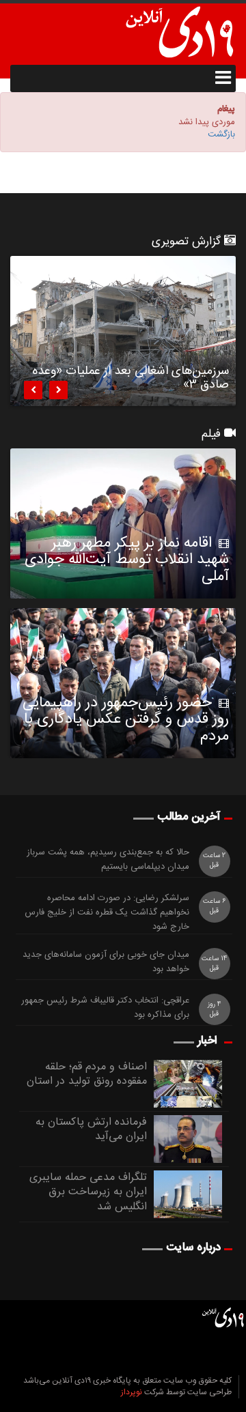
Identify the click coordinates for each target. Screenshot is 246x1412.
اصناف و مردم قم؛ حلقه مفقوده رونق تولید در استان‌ (87, 1074)
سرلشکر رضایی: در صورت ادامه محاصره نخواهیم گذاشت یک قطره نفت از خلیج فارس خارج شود (107, 912)
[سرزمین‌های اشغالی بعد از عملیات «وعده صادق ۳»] (123, 331)
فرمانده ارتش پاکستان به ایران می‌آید (91, 1130)
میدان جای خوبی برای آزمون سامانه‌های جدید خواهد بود (106, 962)
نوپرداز (131, 1392)
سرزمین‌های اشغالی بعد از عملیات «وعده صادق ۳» (130, 380)
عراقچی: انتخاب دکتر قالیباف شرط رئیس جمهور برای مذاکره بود (105, 1008)
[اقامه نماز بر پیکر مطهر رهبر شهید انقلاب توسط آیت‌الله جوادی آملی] (123, 523)
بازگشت (221, 134)
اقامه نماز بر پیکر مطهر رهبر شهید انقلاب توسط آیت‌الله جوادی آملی (127, 559)
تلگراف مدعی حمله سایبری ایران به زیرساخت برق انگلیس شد (88, 1192)
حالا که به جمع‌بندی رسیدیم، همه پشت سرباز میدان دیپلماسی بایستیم (108, 860)
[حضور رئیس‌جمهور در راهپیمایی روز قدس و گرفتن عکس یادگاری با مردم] (123, 683)
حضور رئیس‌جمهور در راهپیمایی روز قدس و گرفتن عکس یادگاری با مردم (126, 719)
